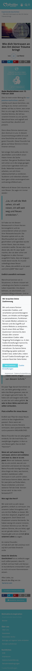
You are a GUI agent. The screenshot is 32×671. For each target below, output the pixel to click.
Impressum (9, 373)
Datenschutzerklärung (22, 373)
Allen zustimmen (10, 365)
